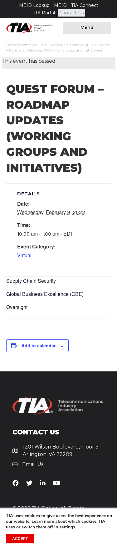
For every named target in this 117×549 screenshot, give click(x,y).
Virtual (24, 255)
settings (67, 527)
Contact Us (71, 13)
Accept (20, 539)
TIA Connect (84, 5)
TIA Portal (44, 13)
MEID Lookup (34, 5)
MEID (60, 5)
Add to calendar (39, 345)
